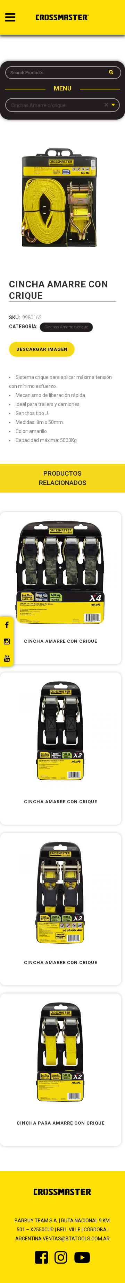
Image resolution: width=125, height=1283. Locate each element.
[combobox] (62, 105)
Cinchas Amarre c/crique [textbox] (59, 105)
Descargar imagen (42, 349)
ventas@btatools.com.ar (76, 1238)
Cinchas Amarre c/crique (66, 327)
